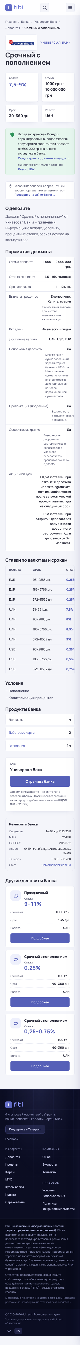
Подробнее (40, 938)
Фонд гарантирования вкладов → (44, 158)
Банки (25, 22)
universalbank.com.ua (56, 865)
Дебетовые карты (21, 732)
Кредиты (11, 1164)
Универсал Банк (45, 22)
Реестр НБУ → (28, 169)
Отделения (17, 746)
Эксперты (49, 1164)
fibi (16, 7)
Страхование (15, 1202)
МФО (8, 1179)
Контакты (49, 1172)
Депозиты (12, 28)
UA (9, 1331)
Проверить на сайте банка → (34, 195)
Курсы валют (14, 1187)
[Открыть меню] (70, 7)
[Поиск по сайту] (44, 7)
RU (18, 1331)
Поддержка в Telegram (25, 1129)
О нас (46, 1157)
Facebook (11, 1139)
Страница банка (40, 781)
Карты (10, 1172)
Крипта (10, 1195)
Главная (10, 22)
